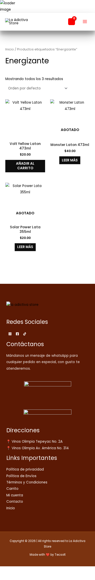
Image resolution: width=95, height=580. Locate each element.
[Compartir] (27, 570)
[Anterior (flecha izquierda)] (5, 577)
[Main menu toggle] (85, 22)
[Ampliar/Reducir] (5, 570)
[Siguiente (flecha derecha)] (16, 577)
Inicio (9, 49)
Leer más (70, 160)
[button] (61, 21)
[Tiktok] (24, 334)
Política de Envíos (21, 476)
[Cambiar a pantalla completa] (16, 570)
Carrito (12, 488)
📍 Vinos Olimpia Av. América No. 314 (37, 448)
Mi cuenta (14, 495)
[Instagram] (10, 334)
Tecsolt (60, 555)
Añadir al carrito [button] (25, 166)
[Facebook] (17, 334)
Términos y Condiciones (26, 482)
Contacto (14, 501)
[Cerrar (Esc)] (38, 570)
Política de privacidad (25, 469)
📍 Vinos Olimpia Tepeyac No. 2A (34, 441)
